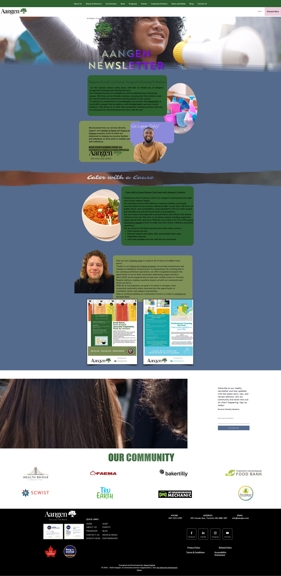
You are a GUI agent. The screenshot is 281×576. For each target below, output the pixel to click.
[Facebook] (191, 533)
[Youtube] (227, 533)
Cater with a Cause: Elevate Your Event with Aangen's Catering (155, 192)
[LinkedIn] (203, 533)
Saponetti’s (153, 101)
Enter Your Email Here (225, 418)
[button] (111, 4)
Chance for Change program (143, 266)
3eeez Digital (149, 565)
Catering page (135, 260)
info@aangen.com (240, 518)
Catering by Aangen (133, 222)
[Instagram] (215, 533)
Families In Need (108, 130)
